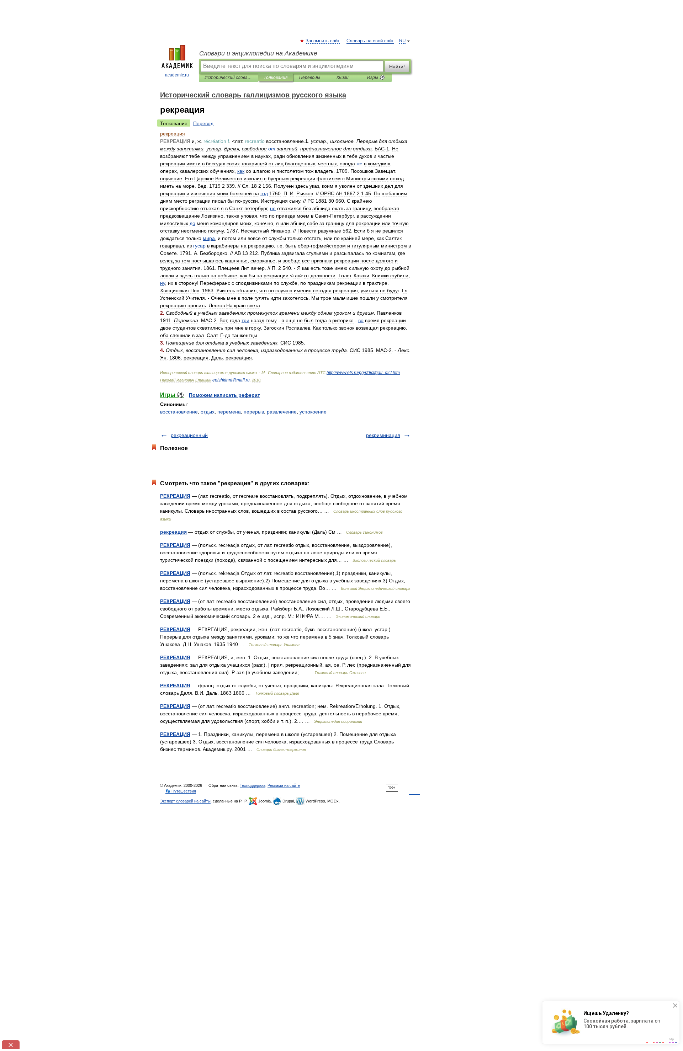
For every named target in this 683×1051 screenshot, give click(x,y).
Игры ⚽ (376, 77)
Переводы (309, 77)
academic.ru (177, 75)
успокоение (313, 412)
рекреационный (189, 435)
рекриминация (383, 435)
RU (402, 40)
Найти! (397, 66)
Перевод (203, 123)
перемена (229, 412)
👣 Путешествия (180, 791)
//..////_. (363, 372)
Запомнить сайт (323, 40)
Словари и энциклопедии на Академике (258, 53)
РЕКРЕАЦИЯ (175, 496)
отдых (208, 412)
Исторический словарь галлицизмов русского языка (229, 77)
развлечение (282, 412)
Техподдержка (252, 785)
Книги (343, 77)
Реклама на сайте (284, 785)
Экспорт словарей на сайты (185, 801)
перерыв (254, 412)
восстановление (179, 412)
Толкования (275, 77)
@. (231, 380)
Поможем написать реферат (224, 395)
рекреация (173, 532)
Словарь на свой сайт (370, 40)
